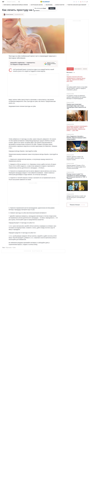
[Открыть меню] (3, 1)
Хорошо (52, 8)
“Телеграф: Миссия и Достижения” (76, 4)
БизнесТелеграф (59, 4)
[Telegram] (78, 2)
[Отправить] (19, 2)
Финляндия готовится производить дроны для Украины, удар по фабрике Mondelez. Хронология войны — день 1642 (77, 128)
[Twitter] (83, 2)
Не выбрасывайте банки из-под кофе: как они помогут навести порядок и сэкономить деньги (77, 88)
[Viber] (76, 1)
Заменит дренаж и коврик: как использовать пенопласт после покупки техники (75, 158)
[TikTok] (87, 2)
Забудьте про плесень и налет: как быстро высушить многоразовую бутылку (76, 197)
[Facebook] (74, 2)
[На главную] (45, 1)
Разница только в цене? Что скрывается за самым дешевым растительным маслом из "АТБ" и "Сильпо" (77, 176)
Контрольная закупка (37, 4)
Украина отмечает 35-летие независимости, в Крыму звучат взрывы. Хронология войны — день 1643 (76, 79)
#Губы (14, 247)
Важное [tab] (85, 68)
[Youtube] (81, 2)
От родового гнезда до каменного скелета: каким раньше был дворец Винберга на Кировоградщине (76, 97)
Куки (44, 8)
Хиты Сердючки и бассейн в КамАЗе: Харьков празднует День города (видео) (76, 138)
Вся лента (69, 72)
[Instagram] (85, 2)
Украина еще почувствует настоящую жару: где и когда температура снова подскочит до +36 (76, 106)
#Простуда (9, 247)
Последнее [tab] (70, 68)
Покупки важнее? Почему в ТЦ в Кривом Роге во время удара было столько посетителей (76, 167)
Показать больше (75, 204)
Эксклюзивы (49, 4)
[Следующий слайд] (88, 4)
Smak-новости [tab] (77, 68)
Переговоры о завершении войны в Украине (15, 4)
